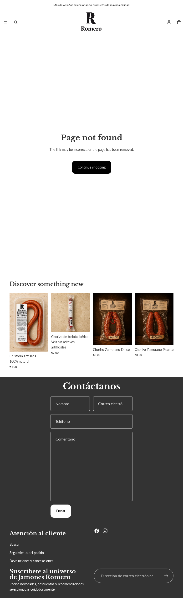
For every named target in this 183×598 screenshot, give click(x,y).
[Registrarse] (166, 576)
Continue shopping (92, 167)
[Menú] (5, 22)
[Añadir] (82, 325)
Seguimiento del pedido (27, 553)
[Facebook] (97, 531)
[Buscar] (15, 22)
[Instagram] (105, 531)
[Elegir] (41, 344)
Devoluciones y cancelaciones (31, 561)
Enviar (60, 511)
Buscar (15, 545)
